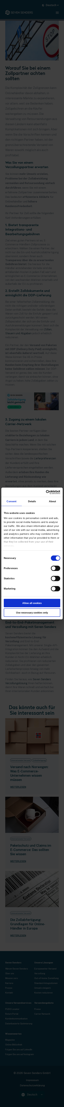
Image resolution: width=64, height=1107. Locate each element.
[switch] (55, 568)
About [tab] (52, 501)
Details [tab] (32, 501)
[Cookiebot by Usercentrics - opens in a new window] (46, 492)
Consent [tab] (11, 501)
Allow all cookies (32, 603)
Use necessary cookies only (32, 612)
